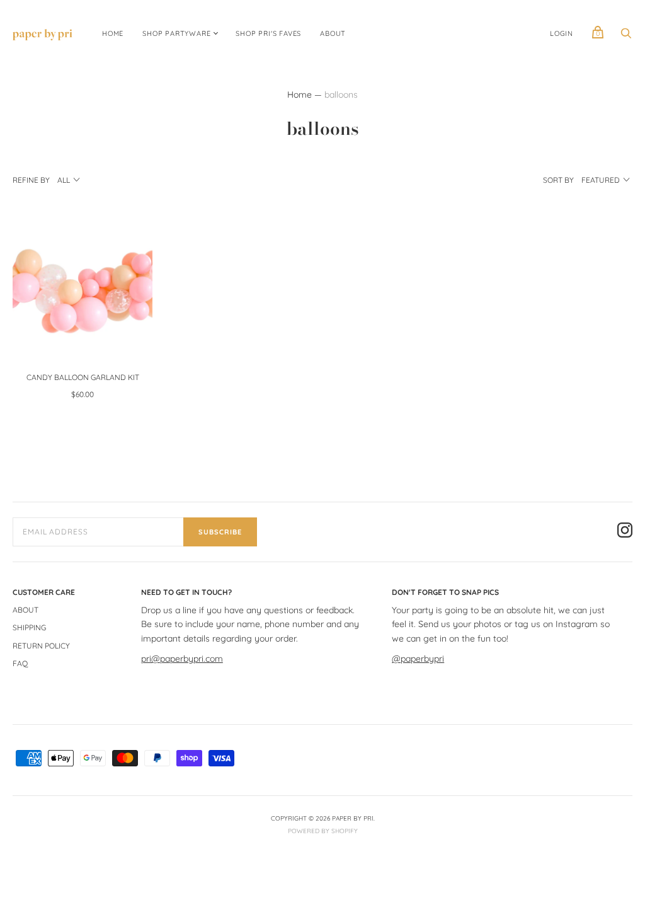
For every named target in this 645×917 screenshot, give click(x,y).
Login (561, 33)
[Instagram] (624, 531)
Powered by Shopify (323, 831)
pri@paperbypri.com (182, 658)
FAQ (20, 663)
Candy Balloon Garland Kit (82, 377)
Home (299, 94)
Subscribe (220, 532)
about (333, 33)
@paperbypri (418, 658)
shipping (29, 627)
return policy (41, 645)
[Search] (626, 36)
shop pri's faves (268, 33)
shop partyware (176, 33)
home (112, 33)
